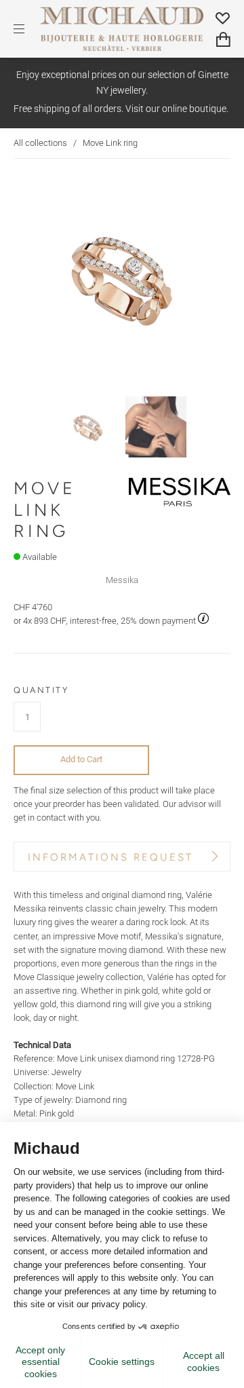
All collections (40, 143)
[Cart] (223, 40)
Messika (122, 580)
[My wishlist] (223, 18)
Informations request (110, 857)
